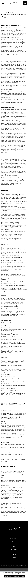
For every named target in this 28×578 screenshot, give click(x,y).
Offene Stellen (14, 538)
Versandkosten (21, 565)
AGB (14, 552)
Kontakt (13, 546)
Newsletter (14, 541)
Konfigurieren (8, 576)
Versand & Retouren (13, 544)
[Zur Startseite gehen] (14, 3)
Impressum (14, 549)
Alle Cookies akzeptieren (18, 576)
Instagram (13, 557)
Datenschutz (13, 554)
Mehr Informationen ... (19, 573)
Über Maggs (13, 536)
